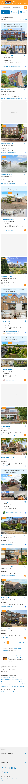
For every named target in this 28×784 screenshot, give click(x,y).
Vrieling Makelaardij (6, 466)
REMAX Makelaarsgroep (7, 638)
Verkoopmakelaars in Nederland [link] (10, 694)
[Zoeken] (25, 7)
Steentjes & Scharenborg (8, 435)
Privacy (3, 779)
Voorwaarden (10, 779)
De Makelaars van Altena (8, 576)
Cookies (18, 779)
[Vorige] (4, 642)
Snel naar (4, 749)
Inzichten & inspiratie (7, 753)
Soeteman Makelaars (7, 544)
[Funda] (8, 2)
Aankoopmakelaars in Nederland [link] (10, 692)
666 (20, 642)
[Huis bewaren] (25, 56)
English (6, 772)
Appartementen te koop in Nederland (11, 679)
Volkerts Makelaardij (6, 606)
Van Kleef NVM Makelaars (8, 183)
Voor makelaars (5, 758)
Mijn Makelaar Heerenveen (13, 513)
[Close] (24, 649)
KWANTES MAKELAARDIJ (13, 66)
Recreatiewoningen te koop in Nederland (12, 686)
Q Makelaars (9, 230)
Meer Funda (4, 762)
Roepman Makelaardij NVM (8, 152)
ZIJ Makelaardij (10, 380)
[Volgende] (23, 642)
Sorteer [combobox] (25, 19)
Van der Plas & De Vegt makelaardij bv (11, 98)
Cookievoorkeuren (7, 781)
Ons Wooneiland (5, 285)
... (17, 642)
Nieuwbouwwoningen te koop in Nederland (13, 682)
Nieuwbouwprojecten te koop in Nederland (13, 684)
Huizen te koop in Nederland (9, 677)
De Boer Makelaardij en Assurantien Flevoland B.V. (13, 332)
